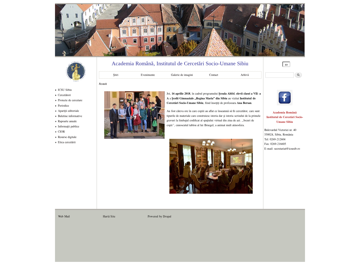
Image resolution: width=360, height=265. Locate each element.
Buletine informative (70, 116)
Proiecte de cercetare (70, 100)
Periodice (63, 105)
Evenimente (148, 75)
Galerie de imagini (182, 75)
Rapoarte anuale (67, 121)
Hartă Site (109, 216)
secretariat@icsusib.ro (287, 148)
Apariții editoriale (68, 111)
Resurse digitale (67, 137)
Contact (213, 75)
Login (298, 216)
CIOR (61, 131)
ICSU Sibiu (65, 90)
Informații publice (68, 126)
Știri (115, 75)
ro (286, 64)
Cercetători (64, 95)
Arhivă (245, 75)
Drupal (167, 216)
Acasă (103, 84)
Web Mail (64, 216)
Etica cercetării (67, 142)
